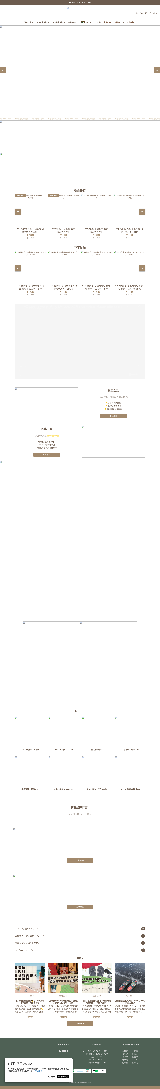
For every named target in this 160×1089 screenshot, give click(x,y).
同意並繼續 (63, 1076)
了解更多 (38, 1071)
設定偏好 (51, 1076)
